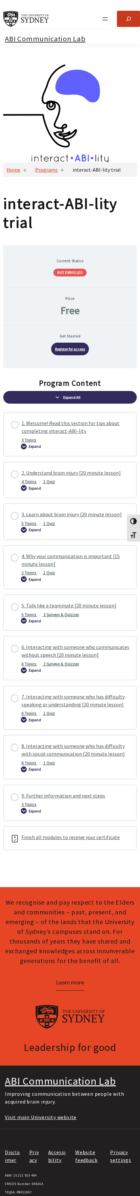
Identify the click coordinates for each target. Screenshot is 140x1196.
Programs (46, 169)
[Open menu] (105, 19)
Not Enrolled (70, 272)
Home (13, 169)
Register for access (70, 349)
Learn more (70, 982)
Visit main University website (41, 1117)
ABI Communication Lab (45, 38)
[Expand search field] (128, 19)
